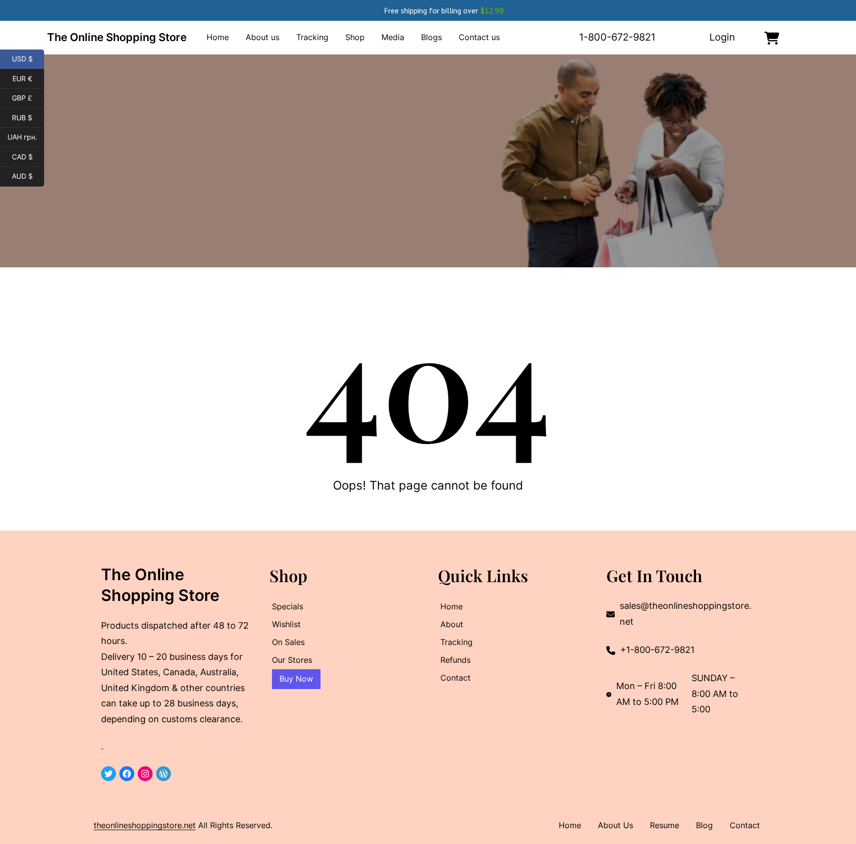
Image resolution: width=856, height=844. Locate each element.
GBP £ (28, 98)
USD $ (28, 58)
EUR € (28, 78)
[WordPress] (163, 773)
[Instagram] (145, 773)
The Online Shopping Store (117, 37)
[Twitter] (108, 773)
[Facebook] (126, 773)
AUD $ (28, 176)
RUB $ (28, 117)
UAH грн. (25, 137)
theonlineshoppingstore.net (145, 825)
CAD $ (28, 156)
